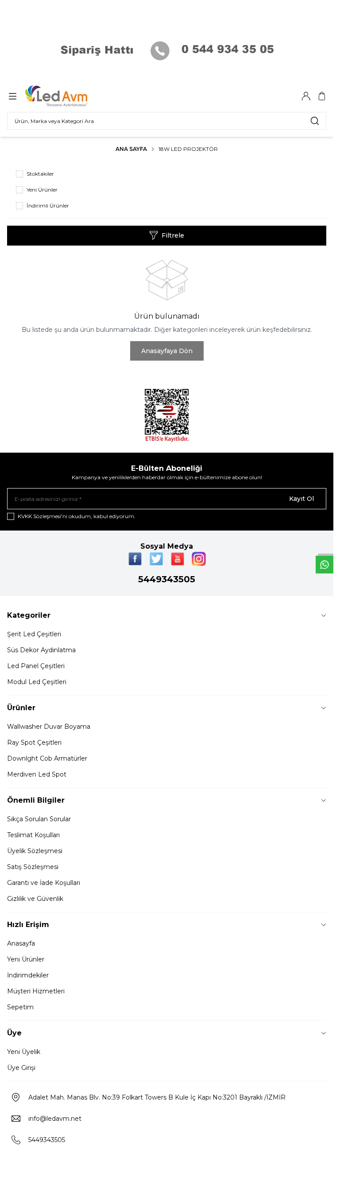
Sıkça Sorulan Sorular (39, 819)
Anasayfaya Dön (167, 351)
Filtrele (173, 235)
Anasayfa (21, 943)
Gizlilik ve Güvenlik (35, 899)
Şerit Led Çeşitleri (34, 634)
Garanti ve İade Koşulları (43, 883)
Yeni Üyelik (23, 1052)
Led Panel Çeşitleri (36, 666)
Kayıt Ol (301, 499)
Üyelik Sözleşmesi (34, 851)
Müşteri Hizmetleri (36, 991)
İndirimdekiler (28, 975)
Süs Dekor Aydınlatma (41, 650)
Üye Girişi (21, 1068)
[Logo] (67, 96)
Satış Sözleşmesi (32, 867)
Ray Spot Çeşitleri (34, 742)
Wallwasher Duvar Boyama (48, 727)
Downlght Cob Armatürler (47, 758)
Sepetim (20, 1007)
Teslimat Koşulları (33, 835)
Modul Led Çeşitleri (36, 682)
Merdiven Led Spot (36, 774)
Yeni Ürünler (25, 959)
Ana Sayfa (131, 149)
